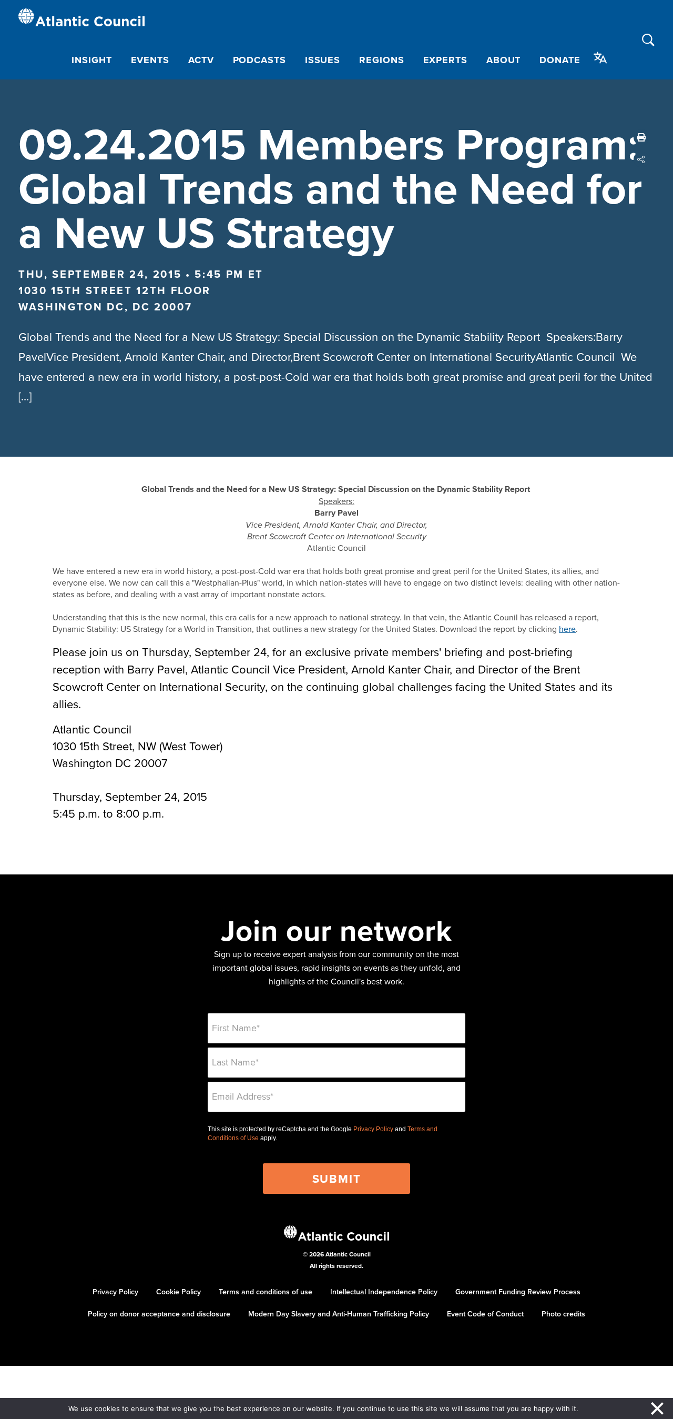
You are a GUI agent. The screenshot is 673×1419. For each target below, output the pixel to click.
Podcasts (259, 60)
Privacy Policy (373, 1129)
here (567, 629)
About (503, 60)
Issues (322, 60)
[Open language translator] (600, 57)
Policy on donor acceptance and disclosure (159, 1314)
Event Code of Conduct (485, 1314)
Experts (445, 60)
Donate (559, 60)
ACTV (201, 60)
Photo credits (563, 1314)
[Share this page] (641, 159)
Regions (381, 60)
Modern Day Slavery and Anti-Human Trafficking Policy (338, 1314)
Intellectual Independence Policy (383, 1291)
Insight (91, 60)
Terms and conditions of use (265, 1291)
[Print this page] (641, 137)
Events (150, 60)
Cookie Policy (178, 1291)
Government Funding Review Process (517, 1291)
